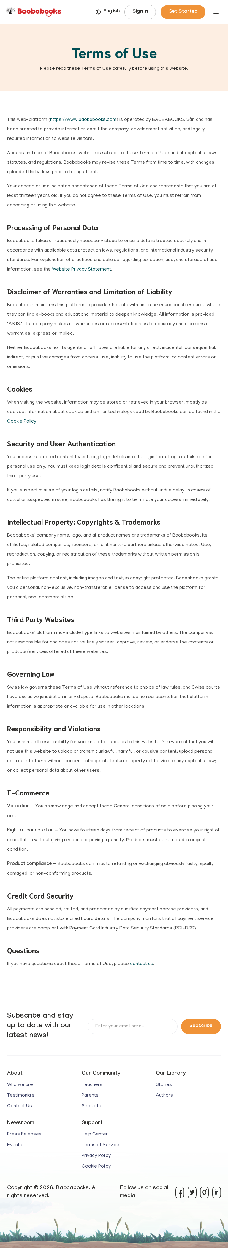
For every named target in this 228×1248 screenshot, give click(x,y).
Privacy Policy (96, 1156)
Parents (90, 1095)
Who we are (20, 1085)
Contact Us (19, 1106)
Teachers (92, 1085)
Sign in (140, 12)
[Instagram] (204, 1192)
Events (14, 1145)
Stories (164, 1085)
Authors (164, 1095)
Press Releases (24, 1134)
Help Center (95, 1134)
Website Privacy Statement (81, 269)
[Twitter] (192, 1192)
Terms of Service (100, 1145)
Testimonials (20, 1095)
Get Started (183, 12)
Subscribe (201, 1026)
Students (91, 1106)
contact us (141, 964)
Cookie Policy (21, 421)
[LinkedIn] (216, 1192)
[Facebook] (179, 1192)
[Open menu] (216, 12)
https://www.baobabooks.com (83, 120)
